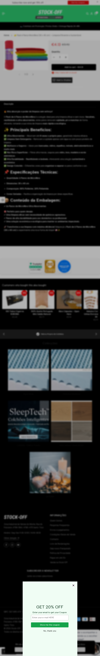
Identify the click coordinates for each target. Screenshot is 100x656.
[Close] (73, 585)
